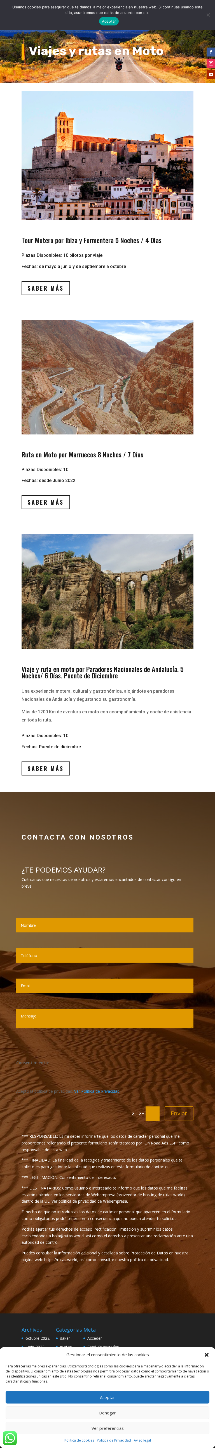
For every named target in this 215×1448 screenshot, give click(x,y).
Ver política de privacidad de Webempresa (89, 1201)
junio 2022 (35, 1347)
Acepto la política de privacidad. (68, 1091)
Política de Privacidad (114, 1440)
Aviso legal (142, 1440)
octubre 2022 (37, 1338)
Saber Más (46, 288)
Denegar (107, 1413)
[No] (208, 15)
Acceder (94, 1338)
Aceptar (107, 1397)
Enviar (179, 1113)
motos (66, 1347)
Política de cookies (79, 1440)
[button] (206, 1355)
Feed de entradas (103, 1347)
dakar (65, 1338)
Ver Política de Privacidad (97, 1091)
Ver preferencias (108, 1428)
